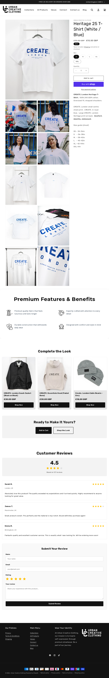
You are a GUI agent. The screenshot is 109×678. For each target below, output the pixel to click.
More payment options (88, 89)
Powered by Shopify (32, 673)
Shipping (87, 47)
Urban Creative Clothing (18, 673)
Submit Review (55, 604)
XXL (77, 61)
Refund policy (45, 673)
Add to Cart (43, 430)
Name (8, 554)
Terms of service (67, 673)
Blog (85, 10)
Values (54, 10)
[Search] (92, 10)
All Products (42, 10)
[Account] (98, 10)
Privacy (8, 633)
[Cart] (105, 10)
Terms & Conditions (12, 636)
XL (97, 57)
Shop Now (19, 405)
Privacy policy (55, 673)
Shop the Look (63, 430)
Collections (29, 10)
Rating (8, 575)
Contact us (75, 10)
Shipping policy (80, 673)
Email (8, 565)
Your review (10, 584)
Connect (63, 10)
